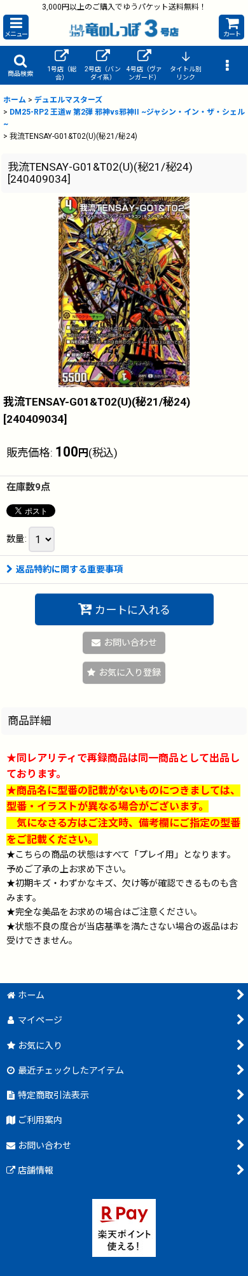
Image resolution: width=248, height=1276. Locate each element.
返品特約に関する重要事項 (69, 569)
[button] (16, 27)
